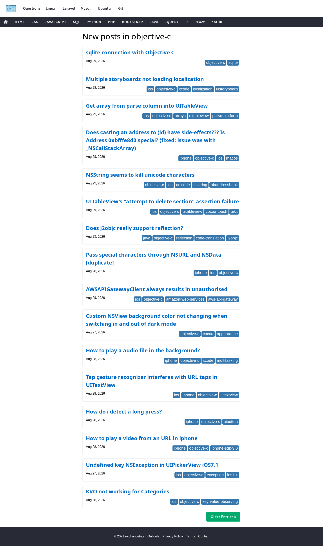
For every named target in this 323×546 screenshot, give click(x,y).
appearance (227, 334)
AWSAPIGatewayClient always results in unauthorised (156, 289)
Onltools (153, 536)
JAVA (154, 21)
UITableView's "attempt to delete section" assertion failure (162, 201)
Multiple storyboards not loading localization (145, 79)
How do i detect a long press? (124, 411)
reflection (184, 238)
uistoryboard (227, 89)
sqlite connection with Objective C (130, 52)
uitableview (199, 116)
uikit (234, 211)
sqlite (233, 62)
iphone (186, 158)
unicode (183, 185)
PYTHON (94, 21)
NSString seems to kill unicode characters (140, 174)
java (146, 238)
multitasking (227, 360)
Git (120, 8)
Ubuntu (104, 8)
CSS (34, 21)
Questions (31, 8)
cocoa (208, 334)
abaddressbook (224, 185)
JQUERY (172, 21)
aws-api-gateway (223, 299)
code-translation (210, 238)
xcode (184, 89)
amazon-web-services (185, 299)
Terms (190, 536)
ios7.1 (232, 475)
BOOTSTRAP (132, 21)
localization (202, 89)
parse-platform (225, 116)
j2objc (232, 238)
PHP (111, 21)
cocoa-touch (216, 211)
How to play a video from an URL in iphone (142, 438)
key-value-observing (220, 501)
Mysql (86, 8)
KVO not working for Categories (127, 491)
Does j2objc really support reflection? (134, 228)
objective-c (215, 62)
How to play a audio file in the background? (143, 350)
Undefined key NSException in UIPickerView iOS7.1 (152, 464)
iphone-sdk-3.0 (225, 448)
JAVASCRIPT (55, 21)
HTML (20, 21)
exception (215, 475)
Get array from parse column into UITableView (147, 105)
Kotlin (216, 21)
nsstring (200, 185)
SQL (76, 21)
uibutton (231, 421)
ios (150, 89)
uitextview (229, 395)
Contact (203, 536)
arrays (180, 116)
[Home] (11, 8)
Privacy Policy (172, 536)
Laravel (69, 8)
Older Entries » (223, 516)
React (199, 21)
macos (232, 158)
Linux (50, 8)
